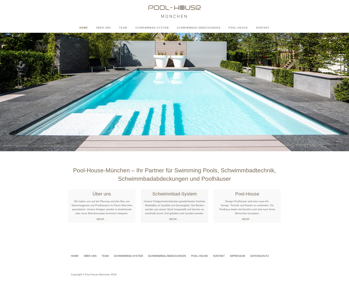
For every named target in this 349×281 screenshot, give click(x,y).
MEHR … (102, 219)
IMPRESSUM (237, 255)
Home (83, 27)
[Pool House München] (174, 11)
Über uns (103, 27)
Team (123, 27)
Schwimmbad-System (152, 27)
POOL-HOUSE (199, 255)
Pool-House (238, 27)
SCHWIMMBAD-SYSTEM (128, 255)
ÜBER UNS (90, 255)
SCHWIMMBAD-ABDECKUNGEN (167, 255)
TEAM (105, 255)
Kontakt (263, 27)
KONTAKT (219, 255)
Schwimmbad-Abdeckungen (198, 27)
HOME (75, 255)
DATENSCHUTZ (259, 255)
